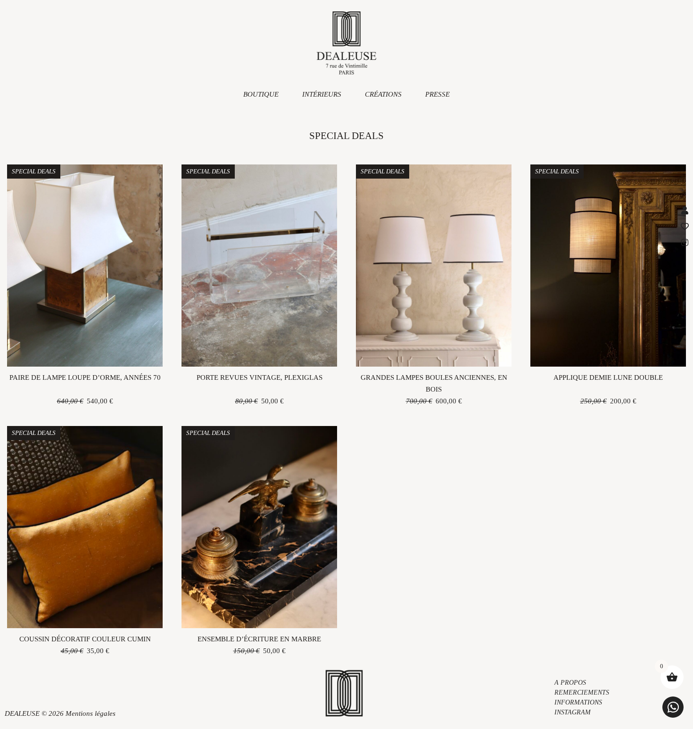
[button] (673, 707)
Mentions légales (91, 713)
